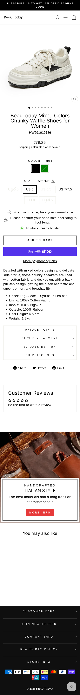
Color (40, 160)
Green (45, 168)
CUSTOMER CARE (39, 611)
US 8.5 (47, 200)
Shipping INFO (40, 355)
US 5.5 (13, 189)
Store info (39, 661)
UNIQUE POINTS (40, 329)
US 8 (31, 200)
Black (35, 168)
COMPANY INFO (39, 636)
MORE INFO (39, 512)
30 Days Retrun (40, 346)
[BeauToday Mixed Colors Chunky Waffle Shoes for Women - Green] (19, 587)
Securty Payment (40, 338)
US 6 (30, 189)
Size (37, 181)
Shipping (24, 146)
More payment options (40, 261)
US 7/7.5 (65, 189)
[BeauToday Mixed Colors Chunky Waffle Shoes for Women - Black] (15, 587)
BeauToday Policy (39, 649)
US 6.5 (46, 189)
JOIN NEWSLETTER (39, 624)
